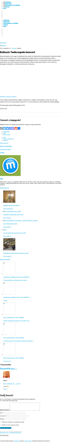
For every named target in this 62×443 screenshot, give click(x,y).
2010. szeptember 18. (12, 383)
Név (1, 413)
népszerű (8, 3)
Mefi (4, 137)
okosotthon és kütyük (12, 5)
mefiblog (8, 2)
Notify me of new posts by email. (10, 425)
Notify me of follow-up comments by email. (13, 422)
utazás (7, 6)
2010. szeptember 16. (8, 138)
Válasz (5, 389)
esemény (14, 48)
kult (4, 8)
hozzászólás (5, 410)
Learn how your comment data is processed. (16, 431)
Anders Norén (28, 441)
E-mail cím (3, 416)
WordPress (17, 441)
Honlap (2, 419)
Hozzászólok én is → (8, 368)
